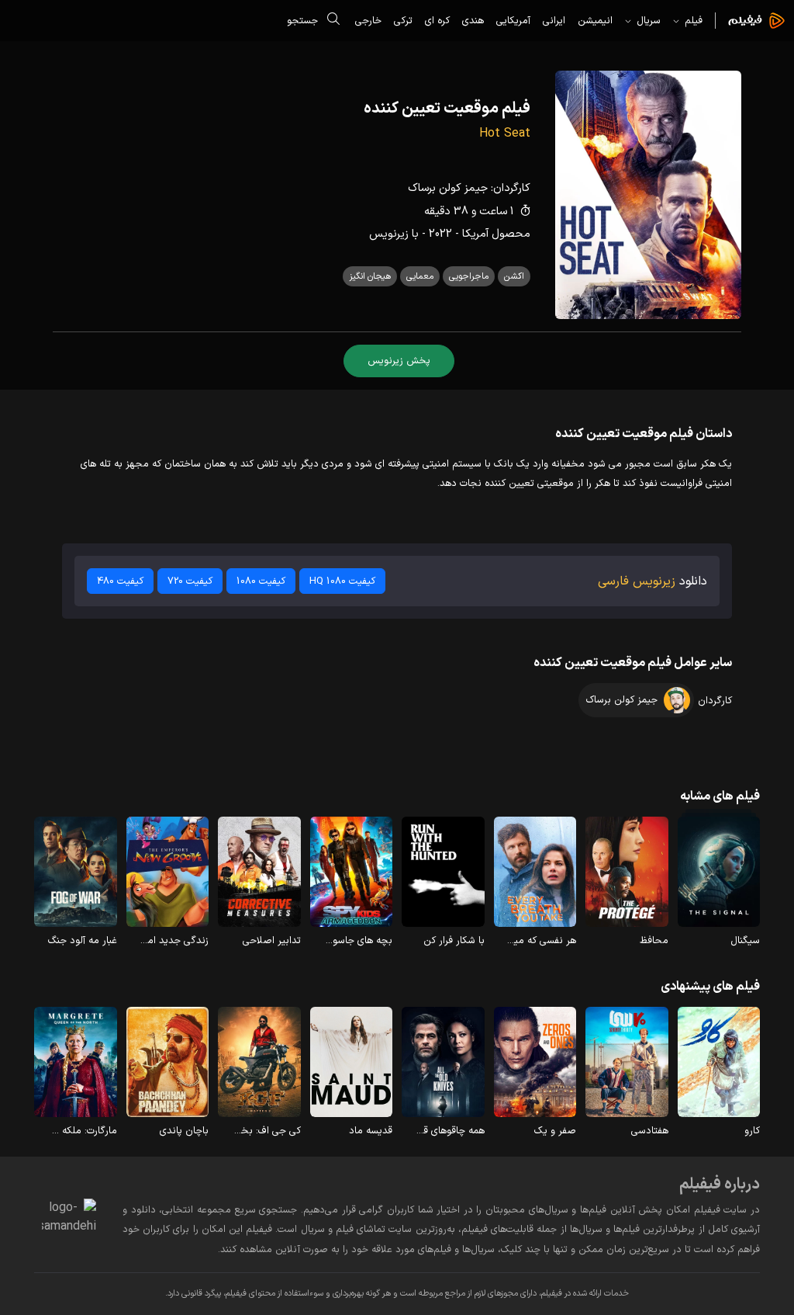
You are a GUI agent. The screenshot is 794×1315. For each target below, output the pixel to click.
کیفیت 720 (189, 581)
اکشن (514, 276)
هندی (473, 20)
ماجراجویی (468, 276)
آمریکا (475, 234)
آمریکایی (513, 20)
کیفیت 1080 (260, 581)
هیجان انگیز (370, 276)
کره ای (437, 20)
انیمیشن (595, 20)
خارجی (368, 20)
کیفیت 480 (120, 581)
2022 (440, 234)
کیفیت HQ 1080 (342, 581)
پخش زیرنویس (399, 360)
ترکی (403, 20)
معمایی (419, 276)
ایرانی (554, 20)
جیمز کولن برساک (448, 188)
